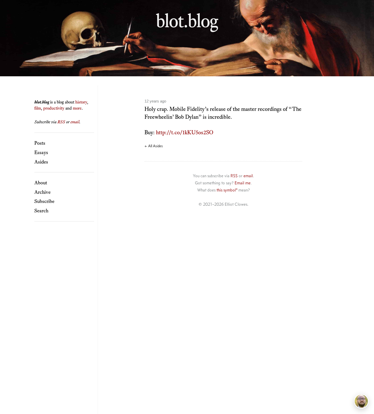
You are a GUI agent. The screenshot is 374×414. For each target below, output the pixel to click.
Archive (42, 192)
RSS (61, 121)
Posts (39, 143)
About (40, 183)
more (77, 108)
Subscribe (44, 201)
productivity (53, 108)
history (81, 102)
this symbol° (227, 190)
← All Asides (154, 146)
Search (41, 211)
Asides (41, 162)
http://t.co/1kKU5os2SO (184, 132)
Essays (41, 152)
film (37, 108)
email (74, 121)
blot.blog (187, 20)
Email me (243, 183)
